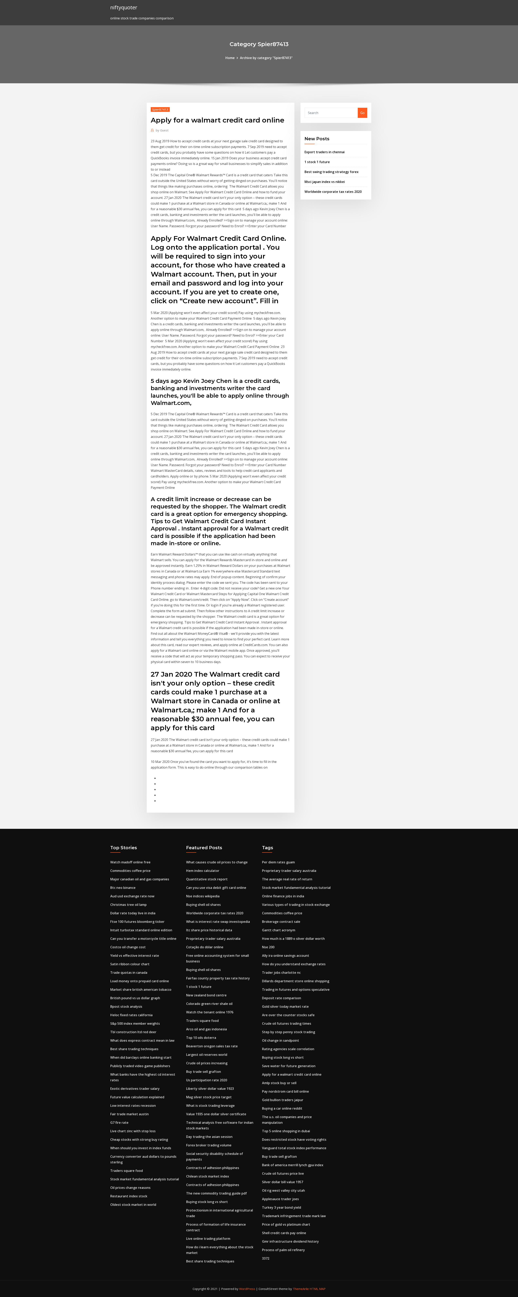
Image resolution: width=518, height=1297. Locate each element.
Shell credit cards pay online (284, 1233)
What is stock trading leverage (210, 1105)
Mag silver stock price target (209, 1097)
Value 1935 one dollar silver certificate (216, 1114)
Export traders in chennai (325, 152)
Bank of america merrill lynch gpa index (292, 1165)
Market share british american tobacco (140, 989)
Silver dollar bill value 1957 (282, 1182)
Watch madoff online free (130, 862)
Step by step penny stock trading (288, 1032)
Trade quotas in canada (128, 972)
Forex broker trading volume (208, 1145)
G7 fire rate (119, 1122)
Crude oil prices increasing (206, 1063)
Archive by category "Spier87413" (266, 58)
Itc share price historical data (209, 930)
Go (362, 113)
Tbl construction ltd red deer (133, 1032)
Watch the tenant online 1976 (209, 1012)
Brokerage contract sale (281, 921)
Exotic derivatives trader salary (135, 1088)
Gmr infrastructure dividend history (290, 1241)
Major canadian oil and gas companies (139, 879)
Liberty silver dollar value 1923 (210, 1088)
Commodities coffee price (130, 870)
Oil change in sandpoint (280, 1040)
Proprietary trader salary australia (213, 938)
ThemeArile (301, 1289)
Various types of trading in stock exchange (296, 904)
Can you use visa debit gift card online (216, 887)
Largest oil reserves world (206, 1054)
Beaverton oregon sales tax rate (212, 1046)
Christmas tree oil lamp (128, 904)
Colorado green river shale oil (209, 1003)
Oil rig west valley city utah (283, 1190)
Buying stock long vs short (207, 1202)
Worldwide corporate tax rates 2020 (333, 191)
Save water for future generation (288, 1066)
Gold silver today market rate (285, 1006)
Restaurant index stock (128, 1196)
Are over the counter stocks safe (288, 1015)
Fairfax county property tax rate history (218, 978)
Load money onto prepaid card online (139, 981)
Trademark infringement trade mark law (294, 1216)
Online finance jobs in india (283, 896)
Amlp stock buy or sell (279, 1083)
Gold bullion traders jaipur (282, 1100)
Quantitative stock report (207, 879)
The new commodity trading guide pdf (216, 1193)
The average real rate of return (287, 879)
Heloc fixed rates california (131, 1015)
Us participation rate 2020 (206, 1080)
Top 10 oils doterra (201, 1037)
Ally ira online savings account (285, 955)
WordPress (247, 1289)
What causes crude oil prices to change (217, 862)
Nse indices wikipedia (203, 896)
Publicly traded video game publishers (140, 1066)
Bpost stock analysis (126, 1006)
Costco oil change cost (128, 947)
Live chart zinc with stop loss (133, 1131)
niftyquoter (123, 7)
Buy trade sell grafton (203, 1071)
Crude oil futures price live (283, 1173)
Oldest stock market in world (133, 1204)
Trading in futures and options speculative (296, 989)
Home (230, 58)
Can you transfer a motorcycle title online (143, 938)
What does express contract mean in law (142, 1040)
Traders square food (126, 1170)
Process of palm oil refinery (283, 1250)
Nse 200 (268, 947)
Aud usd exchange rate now (132, 896)
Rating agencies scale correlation (288, 1049)
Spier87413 (160, 109)
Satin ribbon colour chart (130, 964)
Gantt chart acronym (278, 930)
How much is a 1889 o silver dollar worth (293, 938)
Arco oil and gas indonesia (206, 1029)
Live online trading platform (208, 1238)
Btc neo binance (123, 887)
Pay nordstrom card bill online (285, 1091)
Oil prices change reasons (130, 1187)
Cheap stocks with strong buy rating (139, 1139)
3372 (265, 1258)
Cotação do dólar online (204, 947)
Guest (162, 130)
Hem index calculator (202, 870)
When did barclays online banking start (141, 1057)
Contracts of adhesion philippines (212, 1168)
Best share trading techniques (134, 1049)
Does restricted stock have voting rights (294, 1139)
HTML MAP (318, 1289)
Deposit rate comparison (281, 998)
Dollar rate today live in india (132, 913)
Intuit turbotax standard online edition (141, 930)
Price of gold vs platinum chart (286, 1224)
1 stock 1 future (317, 162)
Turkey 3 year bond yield (281, 1207)
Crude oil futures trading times (286, 1023)
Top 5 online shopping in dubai (286, 1131)
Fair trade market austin (129, 1114)
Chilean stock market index (207, 1176)
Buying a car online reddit (282, 1108)
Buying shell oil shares (203, 904)
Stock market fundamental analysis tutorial (144, 1179)
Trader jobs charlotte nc (281, 972)
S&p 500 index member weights (135, 1023)
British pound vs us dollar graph (135, 998)
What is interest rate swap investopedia (218, 921)
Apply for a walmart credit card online (292, 1074)
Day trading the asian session (209, 1136)
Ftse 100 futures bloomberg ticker (137, 921)
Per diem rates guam (278, 862)
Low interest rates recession (133, 1105)
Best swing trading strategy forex (332, 172)
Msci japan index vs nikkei (325, 182)
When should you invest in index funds (140, 1148)
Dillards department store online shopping (295, 981)
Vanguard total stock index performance (294, 1148)
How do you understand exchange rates (294, 964)
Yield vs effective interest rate (134, 955)
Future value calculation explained (137, 1097)
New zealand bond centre (206, 995)
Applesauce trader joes (280, 1199)
